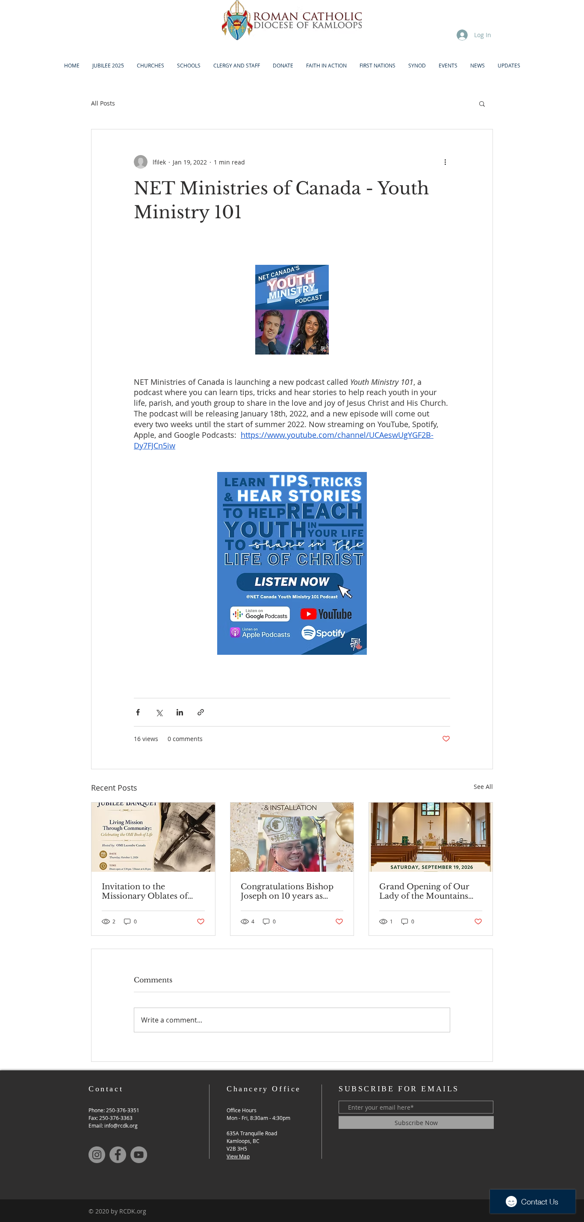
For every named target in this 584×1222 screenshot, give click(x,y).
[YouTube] (138, 1154)
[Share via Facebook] (138, 712)
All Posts (103, 103)
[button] (482, 103)
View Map (238, 1156)
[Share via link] (201, 712)
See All (483, 786)
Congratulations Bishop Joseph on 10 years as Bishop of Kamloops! (287, 891)
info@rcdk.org (121, 1125)
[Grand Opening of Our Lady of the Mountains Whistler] (431, 837)
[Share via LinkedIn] (180, 712)
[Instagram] (96, 1154)
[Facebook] (117, 1154)
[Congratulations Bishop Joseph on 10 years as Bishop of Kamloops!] (292, 837)
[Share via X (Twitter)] (159, 712)
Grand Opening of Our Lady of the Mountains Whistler (424, 891)
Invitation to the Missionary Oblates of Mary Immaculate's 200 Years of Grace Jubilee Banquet (148, 891)
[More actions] (445, 162)
